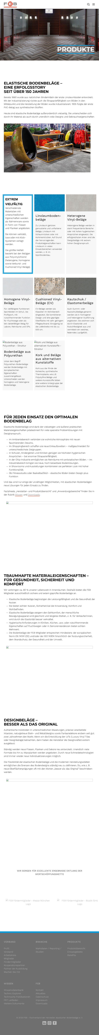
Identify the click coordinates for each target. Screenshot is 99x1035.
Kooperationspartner (14, 965)
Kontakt (40, 990)
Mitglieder (9, 958)
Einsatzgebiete (74, 951)
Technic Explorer (12, 993)
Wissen (19, 494)
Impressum (41, 1000)
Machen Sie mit (12, 972)
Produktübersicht (76, 948)
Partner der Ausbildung (16, 968)
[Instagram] (49, 1023)
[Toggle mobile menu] (93, 4)
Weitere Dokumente (14, 1003)
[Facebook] (55, 1023)
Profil (6, 948)
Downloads (34, 494)
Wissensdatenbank (13, 990)
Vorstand (8, 951)
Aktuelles (40, 993)
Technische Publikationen (17, 996)
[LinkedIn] (44, 1023)
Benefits (71, 955)
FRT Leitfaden (11, 1000)
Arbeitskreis (10, 955)
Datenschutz (42, 996)
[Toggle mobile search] (88, 4)
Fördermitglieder (12, 962)
